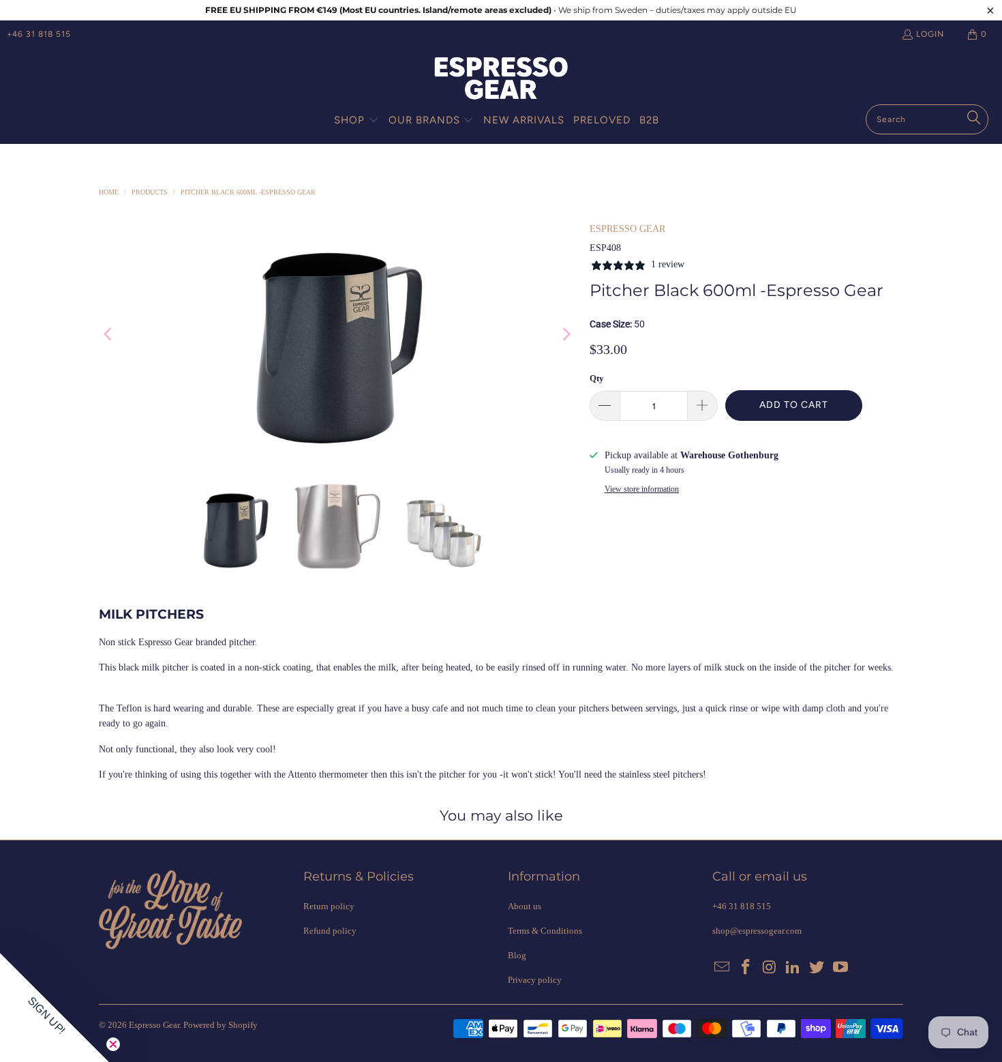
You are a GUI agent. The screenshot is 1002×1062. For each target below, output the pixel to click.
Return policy (328, 906)
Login (930, 34)
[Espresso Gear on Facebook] (746, 968)
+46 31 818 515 (39, 34)
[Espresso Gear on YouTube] (840, 968)
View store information (642, 489)
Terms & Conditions (545, 931)
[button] (356, 120)
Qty (597, 378)
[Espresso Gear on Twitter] (817, 968)
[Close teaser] (113, 1044)
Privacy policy (535, 980)
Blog (517, 955)
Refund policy (329, 931)
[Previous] (109, 334)
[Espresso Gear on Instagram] (769, 968)
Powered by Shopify (220, 1025)
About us (524, 906)
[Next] (566, 334)
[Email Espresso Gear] (722, 968)
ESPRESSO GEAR (627, 229)
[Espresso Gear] (501, 79)
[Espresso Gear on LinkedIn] (793, 968)
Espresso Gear (154, 1025)
